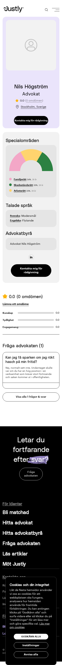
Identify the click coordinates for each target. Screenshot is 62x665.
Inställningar (30, 645)
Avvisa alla (31, 654)
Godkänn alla (31, 636)
